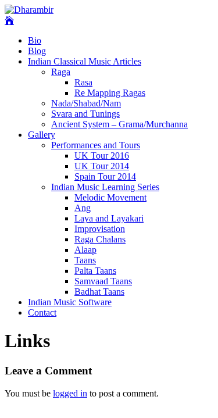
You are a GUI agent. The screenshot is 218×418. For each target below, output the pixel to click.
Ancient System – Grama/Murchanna (119, 124)
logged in (70, 393)
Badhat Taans (99, 291)
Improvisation (99, 229)
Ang (82, 208)
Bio (34, 40)
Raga (60, 72)
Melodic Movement (110, 197)
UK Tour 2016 (101, 155)
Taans (85, 260)
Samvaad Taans (103, 281)
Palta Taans (95, 271)
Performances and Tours (95, 145)
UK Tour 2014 (101, 166)
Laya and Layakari (109, 218)
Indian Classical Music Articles (84, 61)
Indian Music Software (70, 302)
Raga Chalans (100, 239)
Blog (37, 51)
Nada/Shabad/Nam (86, 103)
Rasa (83, 82)
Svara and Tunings (85, 114)
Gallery (41, 135)
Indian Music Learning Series (105, 187)
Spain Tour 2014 (105, 176)
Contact (42, 312)
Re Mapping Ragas (109, 93)
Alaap (85, 250)
